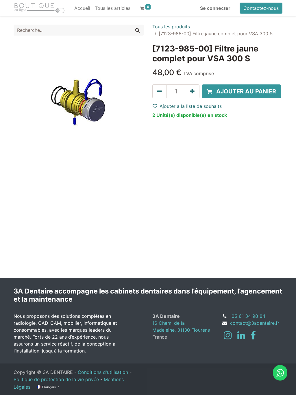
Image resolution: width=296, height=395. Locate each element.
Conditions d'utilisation (103, 372)
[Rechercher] (138, 30)
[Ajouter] (192, 91)
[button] (241, 91)
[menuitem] (82, 8)
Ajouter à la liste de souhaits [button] (191, 106)
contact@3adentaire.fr (254, 323)
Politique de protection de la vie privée (56, 379)
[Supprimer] (159, 91)
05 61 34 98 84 (248, 316)
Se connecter (215, 8)
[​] (228, 335)
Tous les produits (171, 26)
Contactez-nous (261, 8)
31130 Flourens (193, 330)
